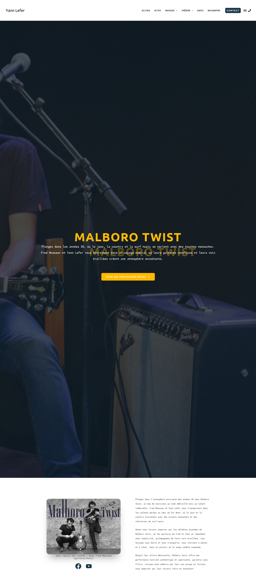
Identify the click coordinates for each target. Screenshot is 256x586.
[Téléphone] (249, 10)
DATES (200, 10)
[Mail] (245, 10)
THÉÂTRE (185, 10)
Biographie (214, 10)
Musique (170, 10)
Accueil (146, 10)
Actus (157, 10)
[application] (176, 10)
